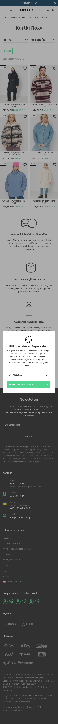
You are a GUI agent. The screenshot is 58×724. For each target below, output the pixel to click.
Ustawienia (15, 374)
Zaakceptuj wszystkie (21, 384)
